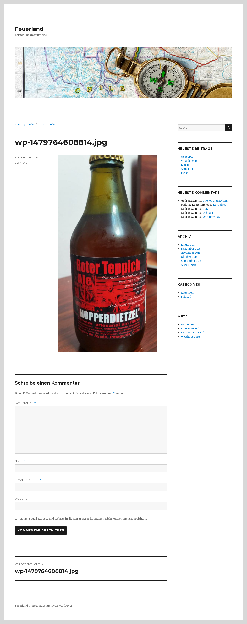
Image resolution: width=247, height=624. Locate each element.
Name (20, 461)
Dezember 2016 (190, 248)
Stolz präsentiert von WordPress (51, 605)
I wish (185, 173)
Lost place (219, 204)
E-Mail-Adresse (28, 480)
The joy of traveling (215, 200)
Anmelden (188, 324)
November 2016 (190, 252)
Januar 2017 (188, 244)
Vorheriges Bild (24, 124)
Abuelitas (187, 169)
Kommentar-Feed (192, 332)
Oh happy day (211, 217)
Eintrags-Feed (190, 328)
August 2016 (188, 265)
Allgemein (187, 292)
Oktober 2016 (189, 257)
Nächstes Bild (46, 124)
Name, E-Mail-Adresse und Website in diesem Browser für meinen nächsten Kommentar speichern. (83, 518)
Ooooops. (187, 156)
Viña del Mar (189, 161)
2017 (205, 209)
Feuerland (29, 29)
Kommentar (25, 402)
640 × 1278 (21, 162)
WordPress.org (190, 336)
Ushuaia (208, 213)
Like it (185, 165)
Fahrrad (186, 296)
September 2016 (191, 261)
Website (21, 498)
